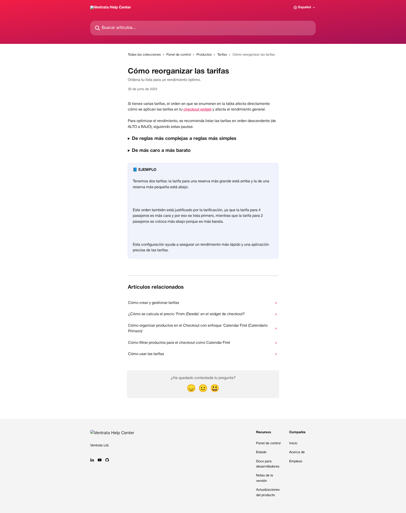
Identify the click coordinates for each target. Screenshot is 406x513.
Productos (204, 54)
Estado (261, 452)
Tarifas (222, 54)
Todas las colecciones (144, 54)
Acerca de (297, 452)
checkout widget (197, 109)
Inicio (293, 443)
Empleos (295, 461)
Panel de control (178, 54)
